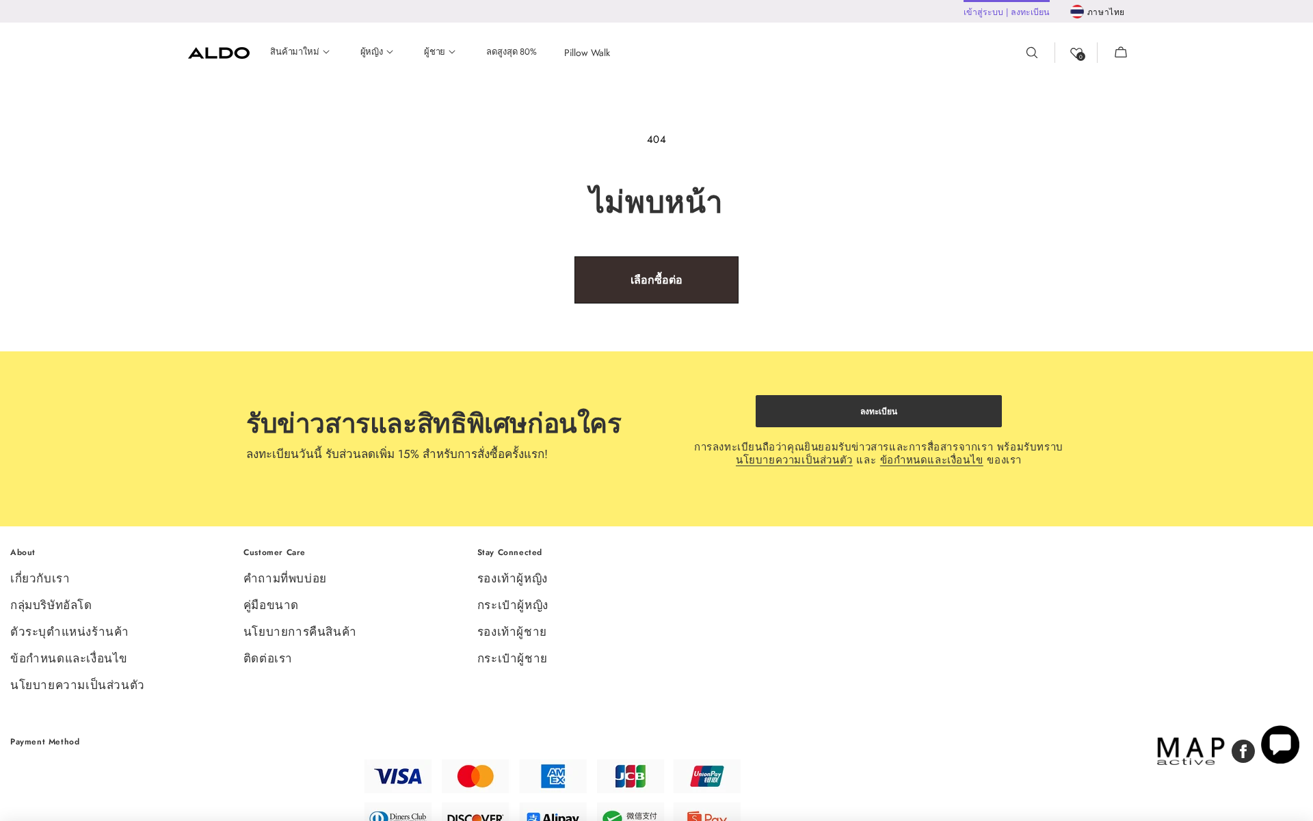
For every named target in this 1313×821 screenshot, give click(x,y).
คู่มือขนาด (271, 605)
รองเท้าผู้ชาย (512, 631)
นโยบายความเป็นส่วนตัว (794, 460)
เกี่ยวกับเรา (40, 579)
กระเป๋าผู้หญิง (512, 605)
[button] (1113, 52)
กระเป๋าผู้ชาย (512, 658)
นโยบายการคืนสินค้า (300, 631)
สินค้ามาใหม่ (294, 52)
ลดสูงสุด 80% (511, 52)
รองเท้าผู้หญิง (512, 579)
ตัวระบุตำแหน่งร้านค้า (69, 631)
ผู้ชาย (434, 52)
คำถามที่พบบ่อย (285, 579)
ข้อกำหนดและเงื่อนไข (931, 460)
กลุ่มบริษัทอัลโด (51, 605)
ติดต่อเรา (268, 658)
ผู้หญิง (371, 52)
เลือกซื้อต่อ (656, 280)
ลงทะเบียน (878, 411)
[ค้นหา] (1040, 52)
